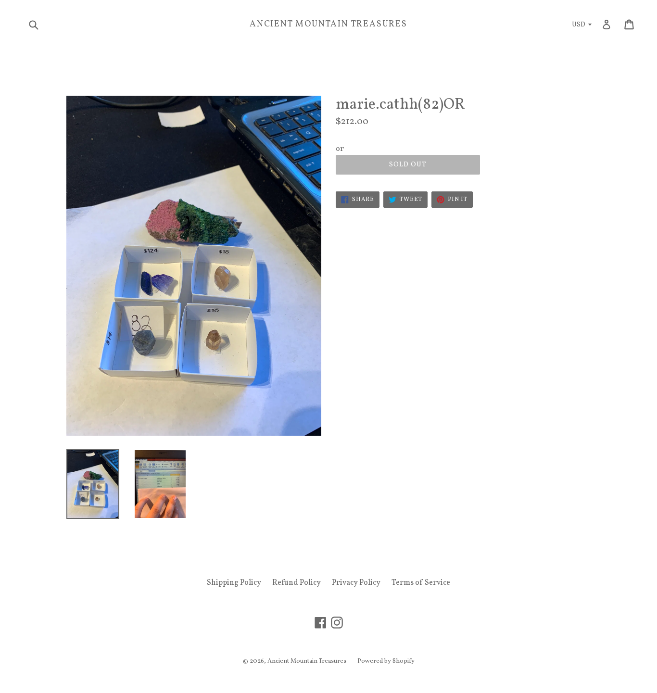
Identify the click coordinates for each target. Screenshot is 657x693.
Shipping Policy (234, 583)
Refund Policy (296, 583)
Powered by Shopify (386, 661)
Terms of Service (421, 583)
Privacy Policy (356, 583)
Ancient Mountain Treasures (328, 24)
